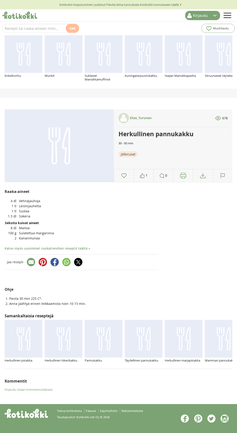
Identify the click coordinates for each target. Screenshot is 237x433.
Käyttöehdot (109, 411)
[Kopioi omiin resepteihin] (203, 176)
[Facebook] (54, 262)
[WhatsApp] (66, 262)
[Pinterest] (43, 262)
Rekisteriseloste (132, 411)
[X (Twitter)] (78, 262)
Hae (72, 28)
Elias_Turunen (140, 118)
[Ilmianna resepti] (222, 176)
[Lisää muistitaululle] (124, 176)
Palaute (91, 411)
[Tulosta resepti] (183, 176)
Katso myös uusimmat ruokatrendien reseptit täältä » (47, 248)
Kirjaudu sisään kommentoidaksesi (29, 389)
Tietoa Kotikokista (69, 411)
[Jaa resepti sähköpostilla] (31, 262)
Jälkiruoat (128, 154)
